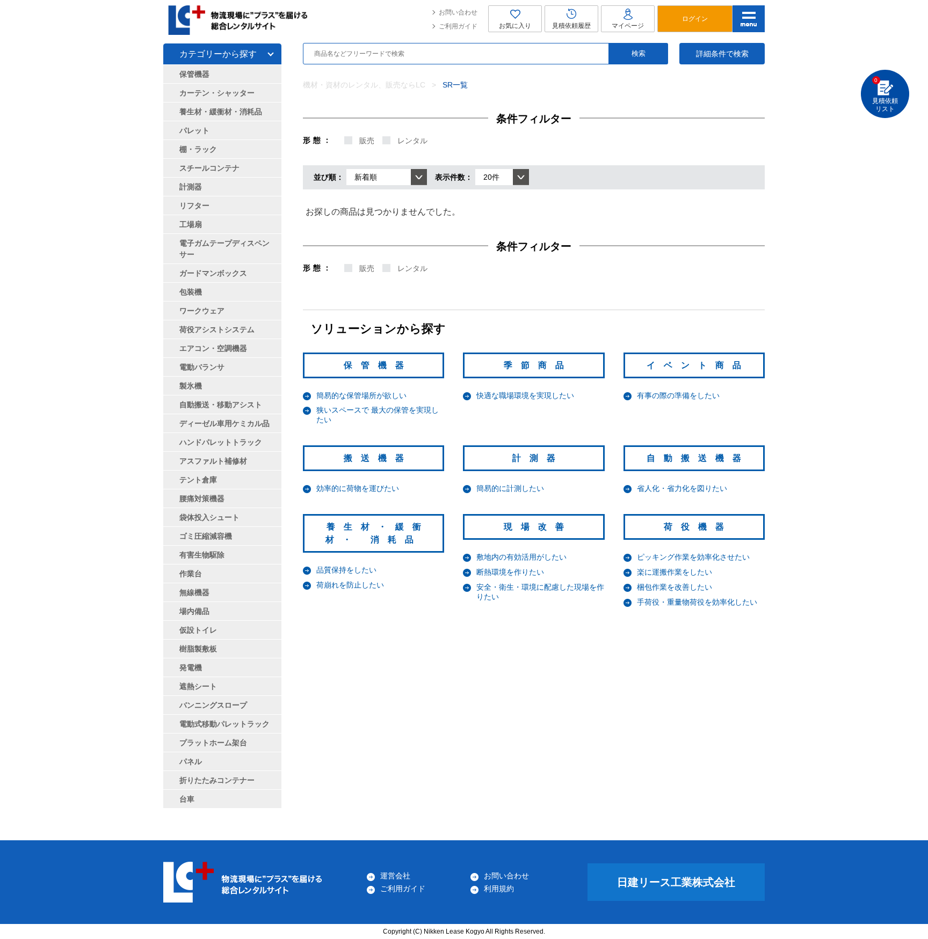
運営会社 (395, 875)
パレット (194, 130)
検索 (639, 53)
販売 (366, 140)
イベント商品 (698, 365)
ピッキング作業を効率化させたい (693, 557)
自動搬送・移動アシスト (220, 404)
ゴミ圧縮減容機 (205, 536)
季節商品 (538, 365)
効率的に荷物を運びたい (357, 488)
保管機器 (378, 365)
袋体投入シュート (209, 517)
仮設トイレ (198, 630)
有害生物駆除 (201, 555)
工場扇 (190, 224)
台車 (186, 799)
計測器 (538, 458)
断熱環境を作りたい (510, 572)
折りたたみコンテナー (217, 780)
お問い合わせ (458, 12)
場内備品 (194, 611)
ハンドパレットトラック (220, 442)
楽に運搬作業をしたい (674, 572)
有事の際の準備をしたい (678, 395)
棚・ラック (198, 149)
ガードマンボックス (213, 273)
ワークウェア (201, 310)
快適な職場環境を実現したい (525, 395)
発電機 (190, 667)
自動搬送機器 (698, 458)
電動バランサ (201, 367)
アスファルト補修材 (213, 461)
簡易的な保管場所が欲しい (361, 395)
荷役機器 (698, 526)
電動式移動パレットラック (224, 724)
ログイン (695, 19)
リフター (194, 205)
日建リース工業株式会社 (676, 882)
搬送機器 (378, 458)
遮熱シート (198, 686)
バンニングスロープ (213, 705)
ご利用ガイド (458, 26)
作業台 (190, 573)
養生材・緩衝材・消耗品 (220, 111)
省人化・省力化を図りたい (682, 488)
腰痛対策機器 (201, 498)
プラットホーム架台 (213, 742)
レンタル (412, 140)
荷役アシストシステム (217, 329)
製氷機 (190, 386)
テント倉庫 (198, 479)
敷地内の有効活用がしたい (521, 557)
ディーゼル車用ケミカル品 (224, 423)
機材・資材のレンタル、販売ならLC (364, 84)
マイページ (628, 26)
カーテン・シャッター (217, 93)
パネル (190, 761)
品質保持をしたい (346, 570)
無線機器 (194, 592)
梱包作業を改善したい (674, 587)
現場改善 (538, 526)
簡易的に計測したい (510, 488)
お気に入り (515, 26)
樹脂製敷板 (198, 648)
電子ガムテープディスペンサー (224, 249)
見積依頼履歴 (571, 26)
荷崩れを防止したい (350, 585)
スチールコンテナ (209, 168)
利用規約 (499, 888)
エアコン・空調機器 (213, 348)
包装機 (190, 292)
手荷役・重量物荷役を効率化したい (697, 602)
